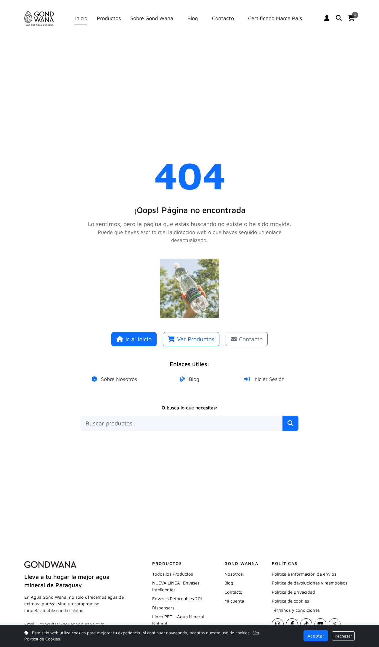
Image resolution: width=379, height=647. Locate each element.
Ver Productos (195, 339)
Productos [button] (109, 18)
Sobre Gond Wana (151, 18)
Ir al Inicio (139, 339)
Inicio (81, 18)
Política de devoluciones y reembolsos (310, 582)
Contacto (223, 18)
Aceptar (315, 635)
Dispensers (163, 607)
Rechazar (343, 635)
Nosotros (233, 573)
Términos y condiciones (296, 610)
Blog (192, 18)
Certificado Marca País (275, 18)
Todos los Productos (172, 573)
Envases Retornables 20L (177, 598)
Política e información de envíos (304, 573)
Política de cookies (290, 600)
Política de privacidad (293, 592)
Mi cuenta (234, 600)
